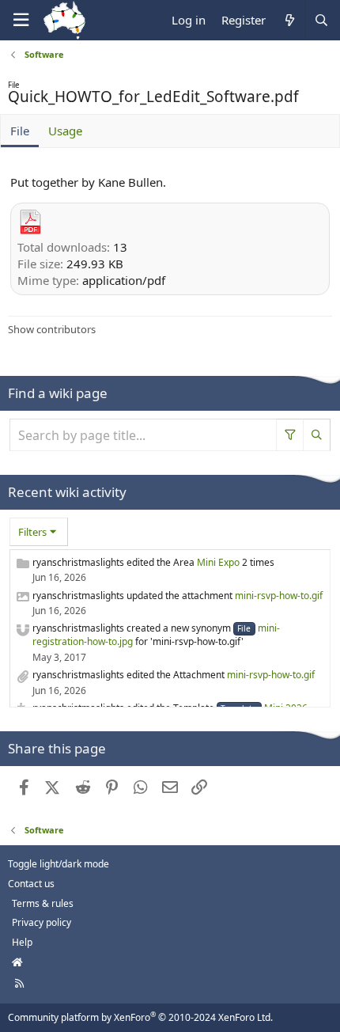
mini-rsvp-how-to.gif (279, 595)
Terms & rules (43, 903)
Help (22, 942)
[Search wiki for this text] (317, 435)
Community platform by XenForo (140, 1017)
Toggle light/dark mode (58, 864)
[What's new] (289, 20)
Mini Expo (218, 562)
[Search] (321, 20)
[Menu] (20, 20)
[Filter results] (290, 435)
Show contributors (52, 329)
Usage (65, 130)
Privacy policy (41, 922)
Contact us (31, 883)
